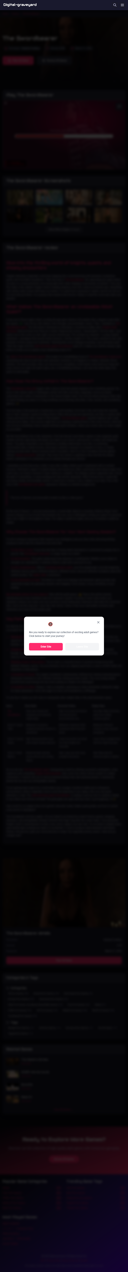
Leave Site (82, 646)
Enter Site (46, 646)
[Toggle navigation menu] (122, 5)
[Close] (98, 622)
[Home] (20, 5)
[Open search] (115, 5)
